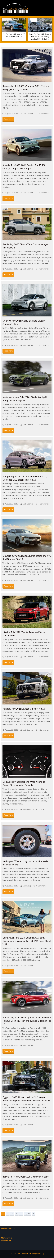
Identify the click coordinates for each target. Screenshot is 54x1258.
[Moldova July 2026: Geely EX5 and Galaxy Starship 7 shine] (27, 300)
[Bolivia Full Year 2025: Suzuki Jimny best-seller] (27, 1156)
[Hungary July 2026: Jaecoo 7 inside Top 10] (27, 688)
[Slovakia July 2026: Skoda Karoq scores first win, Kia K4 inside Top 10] (27, 535)
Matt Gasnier (28, 113)
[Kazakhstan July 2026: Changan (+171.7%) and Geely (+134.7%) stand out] (27, 65)
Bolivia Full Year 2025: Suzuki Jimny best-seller (25, 1177)
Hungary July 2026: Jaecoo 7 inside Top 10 (23, 709)
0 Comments (43, 113)
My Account (6, 1240)
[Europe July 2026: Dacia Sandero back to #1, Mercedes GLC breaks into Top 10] (27, 456)
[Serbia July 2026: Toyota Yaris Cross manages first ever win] (27, 224)
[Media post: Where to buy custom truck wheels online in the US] (27, 841)
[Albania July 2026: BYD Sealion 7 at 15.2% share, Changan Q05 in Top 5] (27, 145)
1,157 (27, 1213)
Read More (8, 119)
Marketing (27, 809)
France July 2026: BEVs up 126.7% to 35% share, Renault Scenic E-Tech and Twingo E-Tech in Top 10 (26, 1020)
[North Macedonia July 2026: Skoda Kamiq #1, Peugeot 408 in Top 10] (27, 377)
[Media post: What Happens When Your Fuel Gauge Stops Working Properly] (27, 761)
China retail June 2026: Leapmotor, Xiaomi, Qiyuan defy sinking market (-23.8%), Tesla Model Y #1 (26, 941)
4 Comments (43, 504)
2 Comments (43, 730)
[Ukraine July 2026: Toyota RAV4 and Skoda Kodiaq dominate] (27, 612)
